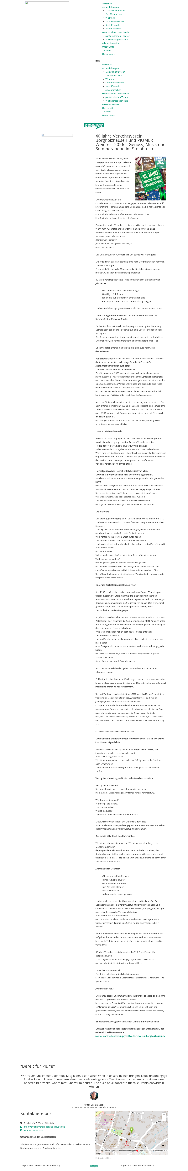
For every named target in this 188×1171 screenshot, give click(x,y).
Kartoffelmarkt (112, 25)
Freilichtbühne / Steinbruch (115, 32)
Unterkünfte (108, 46)
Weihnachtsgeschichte (116, 39)
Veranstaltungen (110, 6)
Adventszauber (113, 28)
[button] (141, 61)
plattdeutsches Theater (117, 35)
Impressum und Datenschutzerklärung (41, 1165)
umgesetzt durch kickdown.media (137, 1165)
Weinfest (110, 17)
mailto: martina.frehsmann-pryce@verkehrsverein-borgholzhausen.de (130, 1035)
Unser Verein (108, 54)
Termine (106, 50)
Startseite (107, 3)
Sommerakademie (114, 21)
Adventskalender (110, 43)
